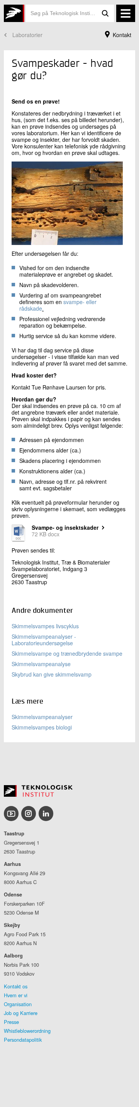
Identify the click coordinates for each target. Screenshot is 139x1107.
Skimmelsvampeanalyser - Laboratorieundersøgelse (44, 640)
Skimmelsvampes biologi (42, 727)
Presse (11, 1021)
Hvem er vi (15, 995)
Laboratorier (27, 35)
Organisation (18, 1004)
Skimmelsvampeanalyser (42, 717)
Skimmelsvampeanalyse (41, 664)
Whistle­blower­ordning (27, 1030)
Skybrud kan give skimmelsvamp (52, 674)
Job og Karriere (20, 1013)
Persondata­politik (23, 1039)
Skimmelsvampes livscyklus (45, 626)
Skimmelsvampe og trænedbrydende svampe (67, 653)
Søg (105, 13)
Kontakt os (15, 986)
